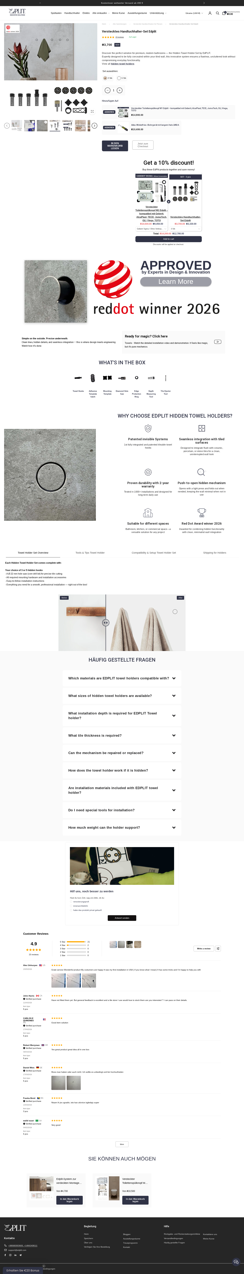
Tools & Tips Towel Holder (90, 552)
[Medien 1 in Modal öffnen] (50, 69)
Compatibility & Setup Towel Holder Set (154, 552)
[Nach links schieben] (40, 3)
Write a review (204, 948)
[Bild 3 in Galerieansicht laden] (67, 125)
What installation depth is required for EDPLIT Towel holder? (112, 715)
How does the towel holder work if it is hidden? (108, 770)
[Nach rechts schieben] (204, 3)
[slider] (96, 622)
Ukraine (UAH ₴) (193, 13)
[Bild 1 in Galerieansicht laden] (16, 125)
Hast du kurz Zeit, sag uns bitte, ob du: (87, 898)
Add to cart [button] (168, 239)
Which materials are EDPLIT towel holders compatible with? (118, 678)
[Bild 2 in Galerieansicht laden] (55, 125)
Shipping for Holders (214, 552)
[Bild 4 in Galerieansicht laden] (80, 125)
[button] (101, 13)
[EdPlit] (15, 1230)
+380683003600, (16, 1245)
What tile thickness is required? (95, 735)
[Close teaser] (43, 1266)
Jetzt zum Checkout (143, 145)
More (122, 1144)
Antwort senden (122, 918)
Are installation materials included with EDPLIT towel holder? (113, 790)
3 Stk (110, 78)
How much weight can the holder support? (104, 827)
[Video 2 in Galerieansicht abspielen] (42, 125)
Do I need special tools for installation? (101, 810)
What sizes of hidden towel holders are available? (110, 696)
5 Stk (124, 78)
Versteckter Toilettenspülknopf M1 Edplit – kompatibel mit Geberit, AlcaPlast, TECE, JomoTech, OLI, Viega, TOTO (151, 214)
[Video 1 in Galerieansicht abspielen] (29, 125)
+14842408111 (30, 1245)
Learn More (175, 281)
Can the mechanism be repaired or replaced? (106, 753)
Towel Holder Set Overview (33, 552)
